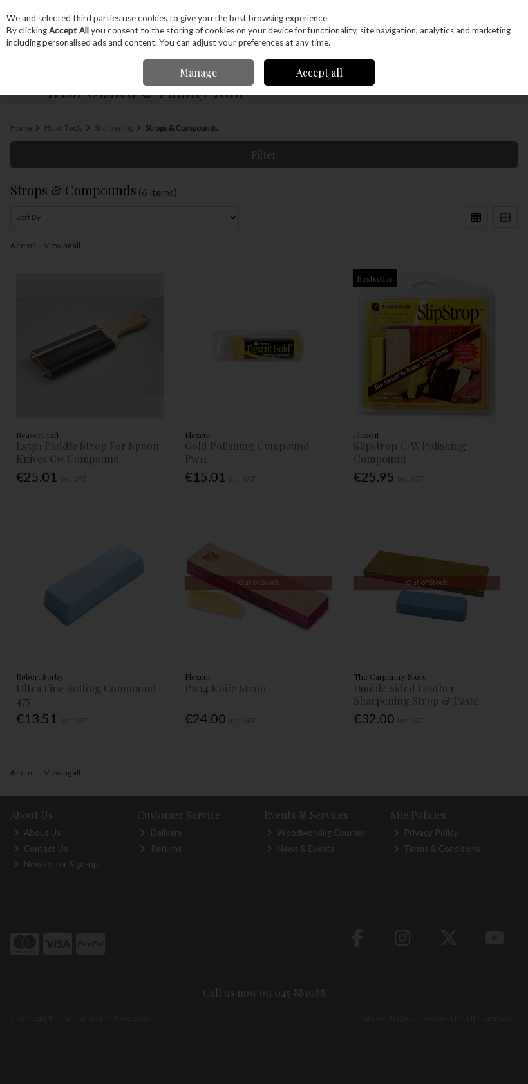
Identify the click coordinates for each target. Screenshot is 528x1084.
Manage (198, 72)
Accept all (319, 72)
